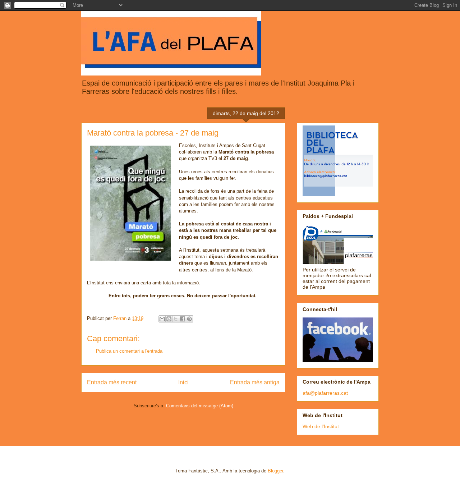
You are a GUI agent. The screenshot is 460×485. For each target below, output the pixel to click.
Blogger (275, 470)
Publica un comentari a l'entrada (129, 351)
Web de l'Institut (321, 426)
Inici (183, 382)
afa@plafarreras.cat (325, 393)
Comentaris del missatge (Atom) (199, 405)
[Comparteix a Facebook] (182, 318)
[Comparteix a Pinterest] (189, 318)
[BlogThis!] (168, 318)
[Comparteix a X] (175, 318)
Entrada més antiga (255, 382)
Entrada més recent (112, 382)
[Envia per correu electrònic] (162, 318)
